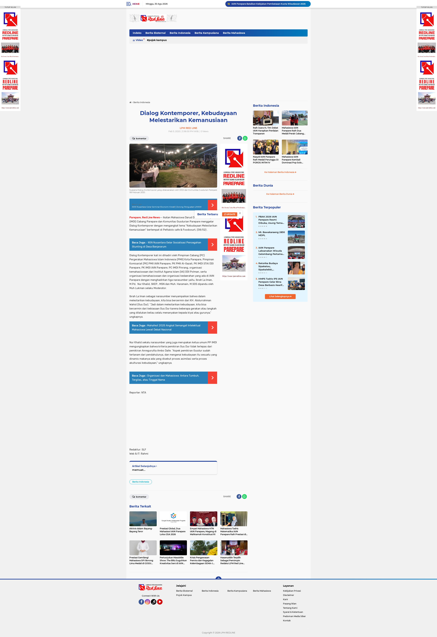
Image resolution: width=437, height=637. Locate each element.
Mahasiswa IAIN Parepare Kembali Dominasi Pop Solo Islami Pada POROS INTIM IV (292, 159)
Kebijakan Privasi (292, 591)
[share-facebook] (239, 138)
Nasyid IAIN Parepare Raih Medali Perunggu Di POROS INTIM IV (265, 159)
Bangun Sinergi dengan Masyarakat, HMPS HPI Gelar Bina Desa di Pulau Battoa (269, 4)
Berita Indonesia (180, 32)
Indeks (137, 32)
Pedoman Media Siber (294, 616)
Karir (285, 599)
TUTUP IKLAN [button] (10, 7)
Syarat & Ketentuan (293, 612)
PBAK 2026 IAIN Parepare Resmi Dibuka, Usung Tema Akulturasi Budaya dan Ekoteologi (271, 219)
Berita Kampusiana (207, 32)
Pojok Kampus (158, 40)
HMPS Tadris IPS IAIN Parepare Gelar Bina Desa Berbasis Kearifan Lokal (271, 282)
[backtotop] (218, 579)
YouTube (162, 606)
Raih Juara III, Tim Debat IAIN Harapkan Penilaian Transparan (265, 130)
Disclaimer (288, 595)
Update (230, 214)
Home (135, 3)
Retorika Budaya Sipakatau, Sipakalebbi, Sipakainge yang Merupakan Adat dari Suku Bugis (270, 266)
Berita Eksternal (155, 32)
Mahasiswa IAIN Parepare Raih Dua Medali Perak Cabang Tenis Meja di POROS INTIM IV (293, 130)
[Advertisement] (245, 18)
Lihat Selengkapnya (279, 296)
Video (139, 40)
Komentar (140, 138)
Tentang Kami (290, 608)
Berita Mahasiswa (234, 32)
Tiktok (154, 606)
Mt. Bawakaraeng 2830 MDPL (271, 234)
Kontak (287, 620)
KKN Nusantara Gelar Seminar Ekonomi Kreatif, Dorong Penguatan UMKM (166, 207)
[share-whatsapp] (245, 138)
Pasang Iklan (289, 603)
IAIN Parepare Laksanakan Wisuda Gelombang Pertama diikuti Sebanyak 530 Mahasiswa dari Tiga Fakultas (270, 251)
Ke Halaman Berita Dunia (279, 194)
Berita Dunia (263, 185)
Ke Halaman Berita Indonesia (279, 172)
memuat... (138, 469)
